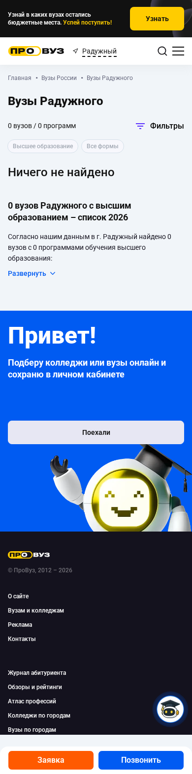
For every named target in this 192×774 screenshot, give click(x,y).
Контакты (22, 639)
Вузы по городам (32, 729)
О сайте (18, 596)
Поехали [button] (96, 432)
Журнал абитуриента (37, 672)
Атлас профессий (32, 701)
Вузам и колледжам (36, 610)
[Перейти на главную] (36, 51)
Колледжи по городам (39, 715)
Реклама (20, 624)
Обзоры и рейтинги (35, 687)
